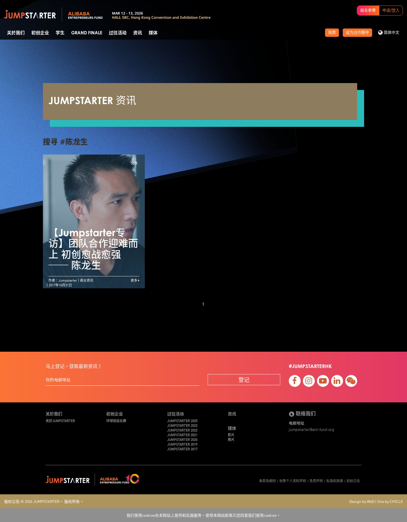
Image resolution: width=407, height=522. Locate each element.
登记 (243, 380)
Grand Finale (86, 33)
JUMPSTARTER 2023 (182, 425)
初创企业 (40, 33)
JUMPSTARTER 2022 (182, 430)
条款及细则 (267, 480)
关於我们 (16, 33)
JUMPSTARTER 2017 (182, 448)
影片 (231, 434)
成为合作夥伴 (357, 33)
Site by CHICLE (390, 501)
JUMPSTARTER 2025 (182, 420)
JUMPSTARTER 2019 (182, 444)
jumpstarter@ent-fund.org (311, 429)
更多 (134, 280)
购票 (332, 33)
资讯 (137, 33)
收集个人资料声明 (292, 480)
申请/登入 (391, 10)
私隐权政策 (334, 480)
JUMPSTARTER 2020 (182, 439)
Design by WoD (361, 501)
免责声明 (316, 480)
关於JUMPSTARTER (60, 420)
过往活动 (118, 33)
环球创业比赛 (116, 420)
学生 (60, 33)
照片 (231, 439)
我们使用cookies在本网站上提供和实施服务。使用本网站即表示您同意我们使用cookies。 (203, 515)
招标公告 (353, 480)
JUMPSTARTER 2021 (182, 434)
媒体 (153, 33)
